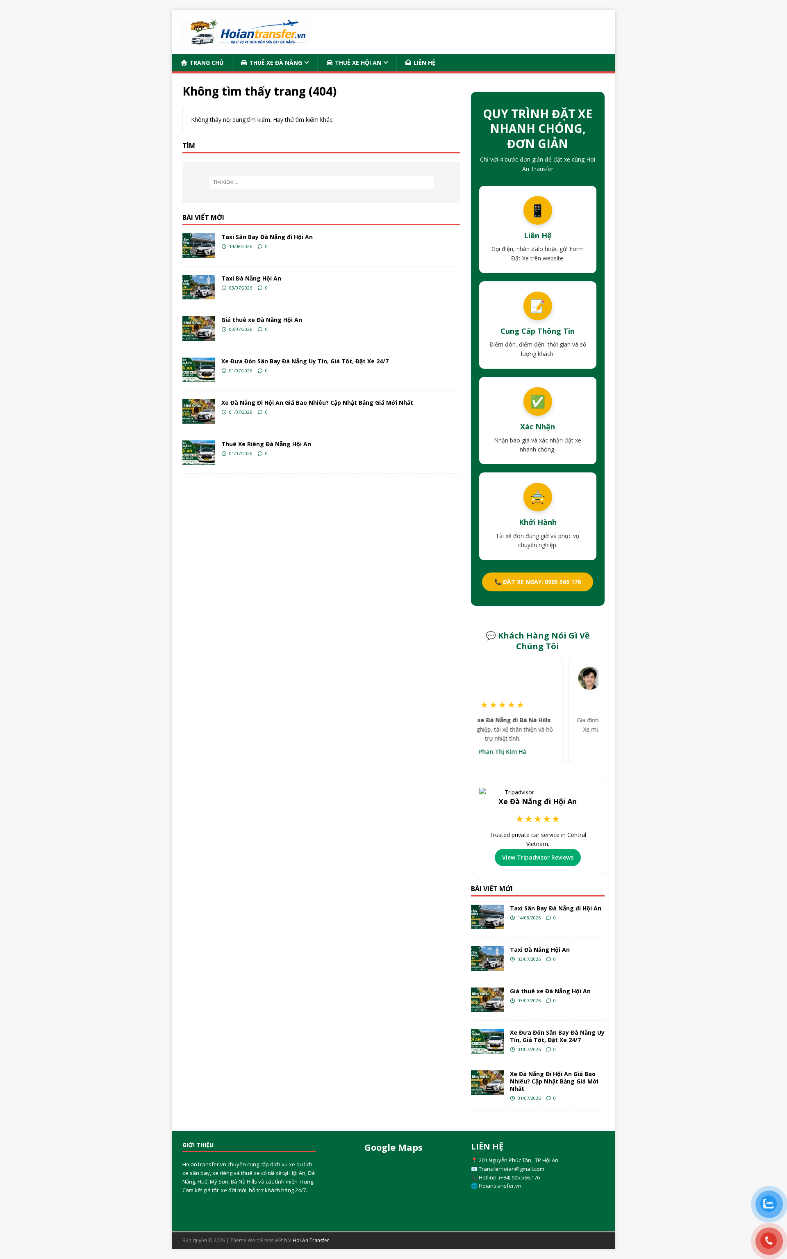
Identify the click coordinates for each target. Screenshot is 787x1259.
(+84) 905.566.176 (519, 1177)
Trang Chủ (206, 62)
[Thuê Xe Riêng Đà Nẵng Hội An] (198, 452)
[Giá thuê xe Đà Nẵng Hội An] (198, 328)
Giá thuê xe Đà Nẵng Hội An (261, 320)
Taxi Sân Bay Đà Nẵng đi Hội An (267, 237)
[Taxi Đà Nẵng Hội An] (198, 287)
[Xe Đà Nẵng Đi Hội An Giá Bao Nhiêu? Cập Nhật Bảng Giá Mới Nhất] (198, 411)
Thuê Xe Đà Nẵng (275, 62)
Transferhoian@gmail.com (511, 1168)
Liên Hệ (423, 62)
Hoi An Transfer (311, 1240)
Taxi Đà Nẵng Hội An (251, 278)
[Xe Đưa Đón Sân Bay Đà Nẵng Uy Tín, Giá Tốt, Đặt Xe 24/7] (198, 370)
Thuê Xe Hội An (357, 62)
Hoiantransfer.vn (500, 1185)
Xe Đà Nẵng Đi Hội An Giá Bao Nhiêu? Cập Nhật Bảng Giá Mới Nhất (317, 402)
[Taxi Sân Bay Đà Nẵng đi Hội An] (198, 245)
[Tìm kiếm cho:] (321, 182)
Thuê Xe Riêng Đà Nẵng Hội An (266, 444)
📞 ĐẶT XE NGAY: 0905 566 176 (537, 582)
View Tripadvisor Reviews (537, 857)
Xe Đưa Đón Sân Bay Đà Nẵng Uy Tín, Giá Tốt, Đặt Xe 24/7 (305, 361)
